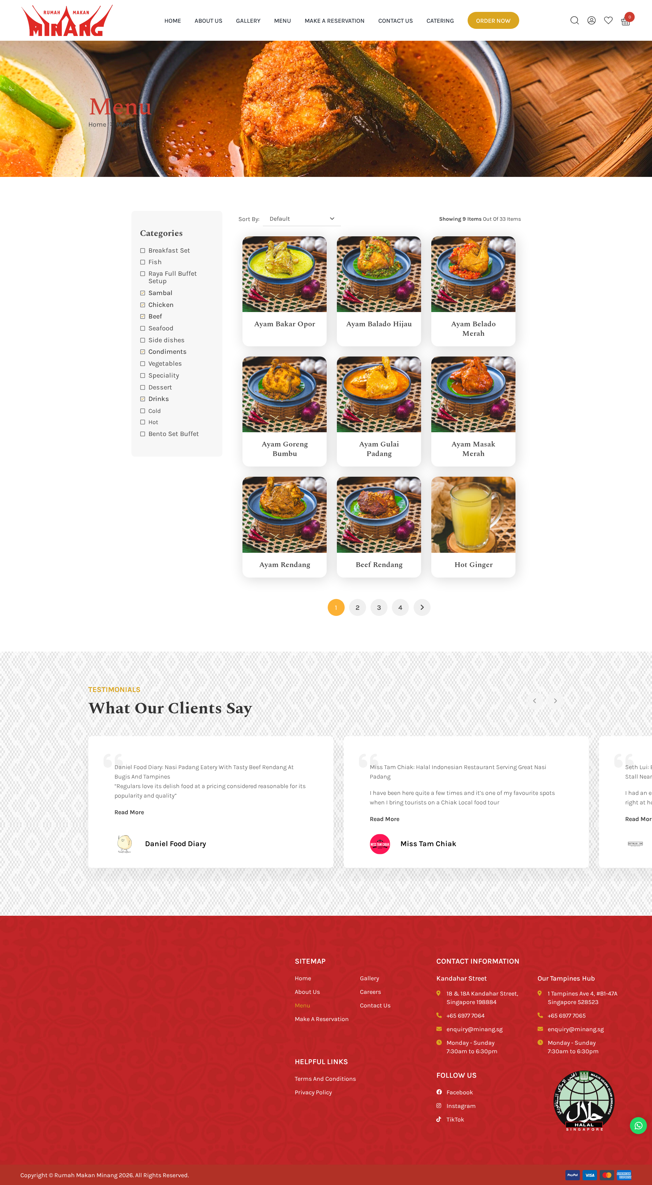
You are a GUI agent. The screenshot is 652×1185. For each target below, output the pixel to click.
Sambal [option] (160, 292)
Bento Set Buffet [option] (173, 433)
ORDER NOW (493, 20)
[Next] (555, 700)
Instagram (461, 1105)
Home (97, 124)
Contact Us (395, 20)
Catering (440, 20)
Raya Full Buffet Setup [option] (172, 277)
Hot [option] (153, 421)
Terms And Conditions (325, 1078)
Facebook (460, 1092)
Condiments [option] (167, 351)
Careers (370, 991)
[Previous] (534, 700)
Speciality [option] (163, 375)
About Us (208, 20)
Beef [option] (155, 316)
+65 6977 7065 (567, 1015)
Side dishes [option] (166, 339)
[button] (177, 398)
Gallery (248, 20)
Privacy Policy (313, 1092)
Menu (282, 20)
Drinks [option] (158, 398)
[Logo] (67, 20)
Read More (129, 812)
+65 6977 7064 (466, 1015)
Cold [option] (154, 410)
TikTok (455, 1119)
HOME (172, 20)
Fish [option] (155, 261)
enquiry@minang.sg (475, 1029)
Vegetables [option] (165, 363)
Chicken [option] (161, 304)
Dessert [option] (160, 387)
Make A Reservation (335, 20)
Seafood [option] (161, 328)
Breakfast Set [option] (169, 250)
